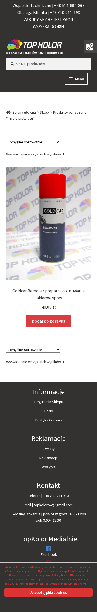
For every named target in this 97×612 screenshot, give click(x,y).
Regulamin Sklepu (48, 401)
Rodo (48, 410)
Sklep (44, 112)
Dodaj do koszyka (48, 321)
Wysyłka (49, 467)
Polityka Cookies (48, 420)
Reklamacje (48, 457)
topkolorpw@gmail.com (53, 504)
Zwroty (49, 448)
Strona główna (24, 112)
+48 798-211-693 (56, 495)
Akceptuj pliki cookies (48, 592)
